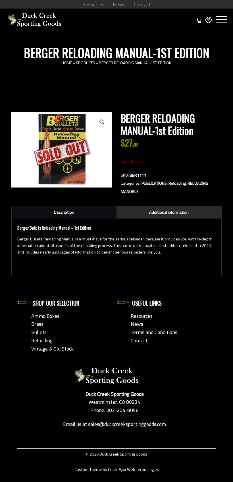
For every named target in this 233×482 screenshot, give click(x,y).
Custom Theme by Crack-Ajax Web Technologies (116, 469)
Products (85, 63)
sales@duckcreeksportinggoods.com (127, 424)
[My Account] (208, 20)
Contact (142, 4)
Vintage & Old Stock (52, 349)
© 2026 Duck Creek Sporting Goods (116, 454)
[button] (102, 122)
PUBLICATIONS (154, 183)
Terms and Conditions (154, 332)
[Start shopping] (199, 20)
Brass (37, 324)
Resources (93, 4)
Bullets (39, 332)
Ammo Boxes (45, 316)
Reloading (177, 183)
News (119, 4)
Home (66, 63)
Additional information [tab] (169, 212)
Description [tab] (64, 212)
